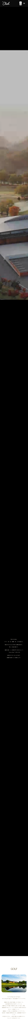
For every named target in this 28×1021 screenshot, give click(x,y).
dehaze (24, 3)
